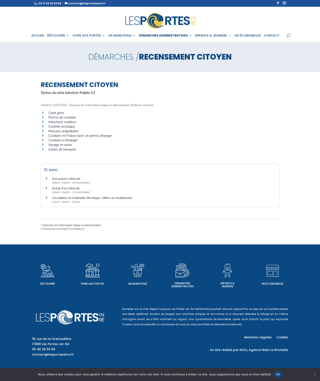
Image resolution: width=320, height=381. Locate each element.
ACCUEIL (37, 36)
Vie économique (272, 284)
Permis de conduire (62, 117)
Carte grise (56, 113)
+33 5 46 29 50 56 (49, 3)
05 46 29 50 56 (43, 349)
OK (278, 374)
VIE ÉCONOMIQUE (247, 36)
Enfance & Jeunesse (227, 284)
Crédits (282, 337)
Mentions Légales (258, 337)
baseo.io (79, 228)
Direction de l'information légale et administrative (72, 225)
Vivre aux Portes (92, 284)
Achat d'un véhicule (66, 188)
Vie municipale (137, 284)
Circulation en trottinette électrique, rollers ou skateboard (91, 198)
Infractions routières (62, 122)
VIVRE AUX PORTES (86, 36)
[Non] (314, 374)
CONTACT (272, 36)
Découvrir (47, 284)
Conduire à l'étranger (63, 140)
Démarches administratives (182, 284)
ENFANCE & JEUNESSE (211, 36)
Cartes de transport (62, 149)
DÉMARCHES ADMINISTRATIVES (163, 36)
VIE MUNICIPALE (119, 36)
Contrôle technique (61, 126)
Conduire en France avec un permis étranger (80, 135)
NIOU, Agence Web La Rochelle (263, 350)
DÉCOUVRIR (56, 36)
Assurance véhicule (66, 178)
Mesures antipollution (63, 131)
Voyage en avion (60, 145)
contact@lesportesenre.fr (53, 354)
